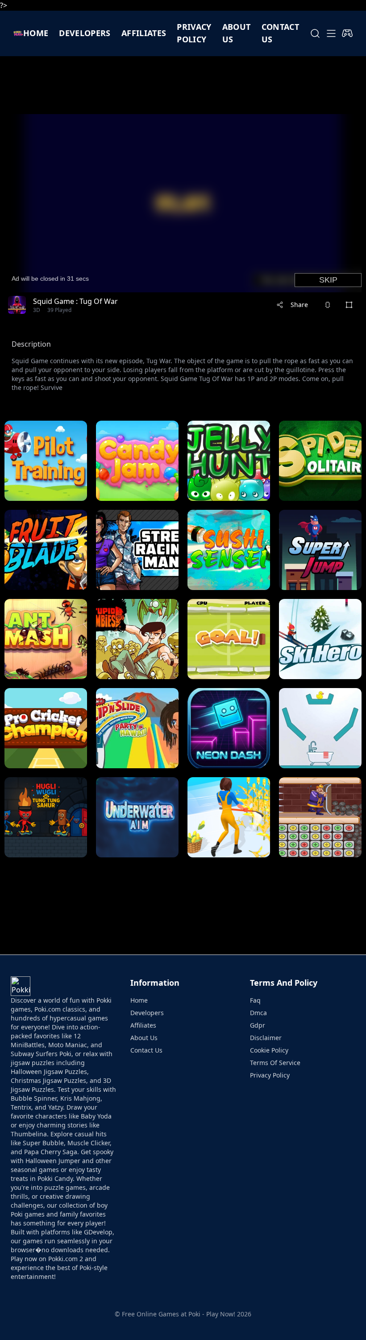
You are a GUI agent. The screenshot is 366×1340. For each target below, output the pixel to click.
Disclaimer (266, 1037)
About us (236, 33)
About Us (144, 1037)
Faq (255, 1000)
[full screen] (349, 305)
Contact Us (146, 1050)
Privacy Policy (194, 33)
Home (35, 33)
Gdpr (257, 1025)
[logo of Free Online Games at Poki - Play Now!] (18, 33)
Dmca (258, 1012)
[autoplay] (347, 33)
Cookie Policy (269, 1050)
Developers (85, 33)
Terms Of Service (275, 1062)
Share (299, 304)
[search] (315, 33)
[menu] (331, 33)
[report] (328, 305)
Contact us (280, 33)
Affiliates (143, 33)
